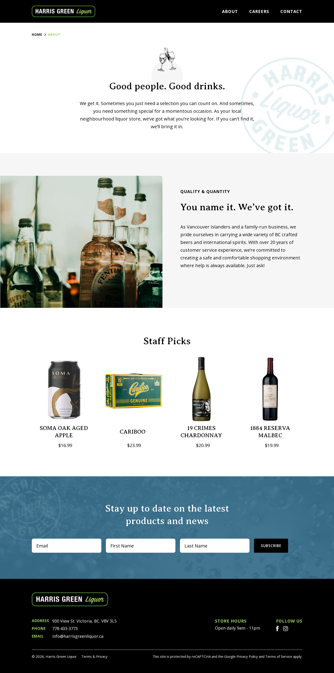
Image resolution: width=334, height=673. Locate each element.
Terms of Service (278, 656)
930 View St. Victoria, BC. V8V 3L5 (74, 621)
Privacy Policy (247, 656)
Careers (259, 11)
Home (37, 34)
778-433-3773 (55, 628)
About (230, 11)
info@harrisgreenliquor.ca (67, 636)
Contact (291, 11)
